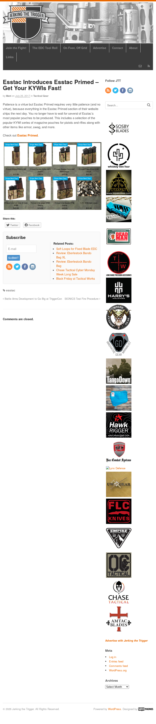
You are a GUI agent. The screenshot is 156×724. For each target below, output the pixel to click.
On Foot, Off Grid (75, 48)
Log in (112, 657)
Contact (117, 48)
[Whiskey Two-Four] (118, 166)
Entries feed (116, 661)
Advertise (99, 48)
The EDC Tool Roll (44, 48)
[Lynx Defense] (115, 468)
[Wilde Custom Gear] (118, 328)
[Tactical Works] (118, 274)
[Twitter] (17, 267)
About (133, 48)
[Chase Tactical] (118, 603)
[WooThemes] (145, 709)
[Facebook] (25, 267)
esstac (10, 290)
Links (10, 57)
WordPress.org (118, 670)
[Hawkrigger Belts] (118, 435)
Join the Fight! (16, 48)
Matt (8, 96)
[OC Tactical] (118, 576)
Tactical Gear (41, 96)
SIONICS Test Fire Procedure (82, 299)
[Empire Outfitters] (118, 549)
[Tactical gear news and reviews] (26, 38)
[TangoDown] (118, 382)
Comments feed (118, 666)
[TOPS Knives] (118, 193)
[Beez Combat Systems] (118, 462)
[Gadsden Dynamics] (118, 355)
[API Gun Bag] (118, 409)
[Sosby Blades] (118, 139)
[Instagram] (32, 267)
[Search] (149, 105)
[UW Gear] (118, 495)
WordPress (114, 709)
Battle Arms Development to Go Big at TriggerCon (33, 299)
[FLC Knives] (118, 522)
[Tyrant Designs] (118, 220)
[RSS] (9, 267)
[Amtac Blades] (118, 630)
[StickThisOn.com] (118, 247)
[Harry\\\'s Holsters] (118, 301)
